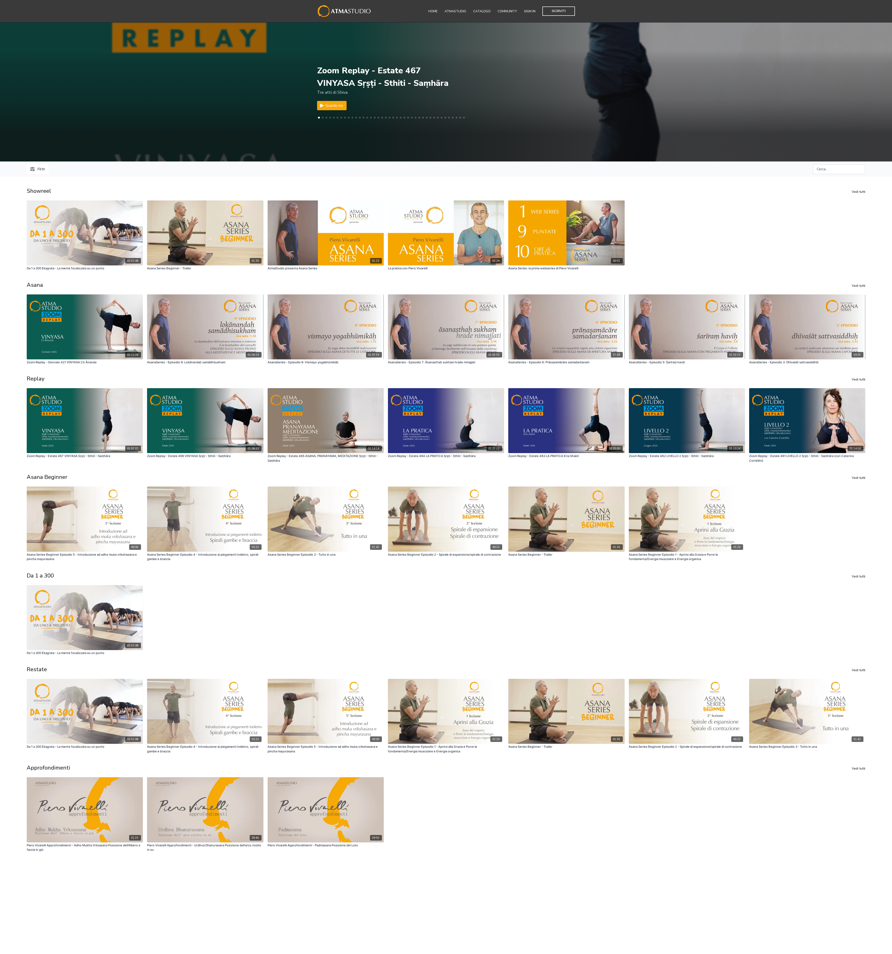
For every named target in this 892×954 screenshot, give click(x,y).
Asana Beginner (47, 477)
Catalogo (482, 11)
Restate (37, 669)
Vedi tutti (858, 192)
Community (507, 11)
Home (433, 11)
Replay (35, 378)
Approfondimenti (48, 767)
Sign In (529, 11)
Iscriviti (559, 11)
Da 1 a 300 (40, 575)
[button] (323, 118)
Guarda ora (334, 105)
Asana (35, 285)
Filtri (41, 169)
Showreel (39, 191)
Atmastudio (455, 11)
